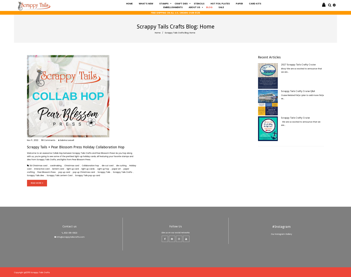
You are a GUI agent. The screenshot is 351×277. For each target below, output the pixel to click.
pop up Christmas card (84, 172)
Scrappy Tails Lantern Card (59, 175)
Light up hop (103, 168)
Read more (36, 183)
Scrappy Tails (104, 172)
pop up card (64, 172)
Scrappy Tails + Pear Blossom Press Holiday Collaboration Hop (75, 147)
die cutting (121, 165)
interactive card (41, 168)
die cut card (107, 165)
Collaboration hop (90, 165)
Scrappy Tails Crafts (122, 172)
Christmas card (71, 165)
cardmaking (56, 165)
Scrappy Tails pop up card (87, 175)
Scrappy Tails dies (35, 175)
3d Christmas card (38, 165)
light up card (73, 168)
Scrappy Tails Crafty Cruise (295, 118)
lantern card (58, 168)
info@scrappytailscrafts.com (71, 237)
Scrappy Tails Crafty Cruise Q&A (298, 91)
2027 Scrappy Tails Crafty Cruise (298, 64)
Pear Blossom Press (46, 172)
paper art (116, 168)
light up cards (88, 168)
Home (158, 32)
